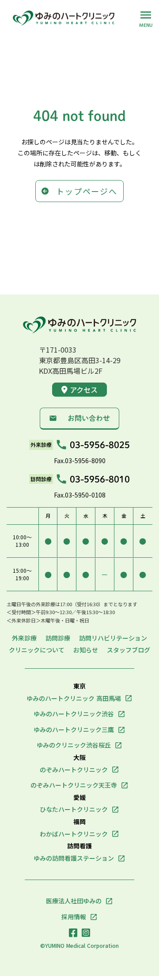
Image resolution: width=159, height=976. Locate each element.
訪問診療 (57, 638)
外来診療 (24, 638)
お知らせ (85, 650)
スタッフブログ (128, 650)
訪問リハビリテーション (113, 638)
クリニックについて (36, 650)
